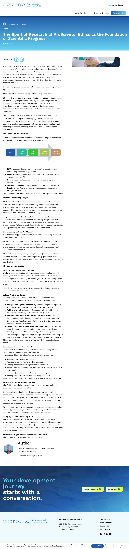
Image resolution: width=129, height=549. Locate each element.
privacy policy (40, 547)
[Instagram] (104, 534)
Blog (6, 29)
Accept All (97, 546)
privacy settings (59, 547)
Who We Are (81, 13)
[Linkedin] (110, 534)
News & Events (101, 13)
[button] (16, 59)
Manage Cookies (113, 546)
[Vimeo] (107, 534)
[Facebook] (101, 534)
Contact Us (118, 13)
